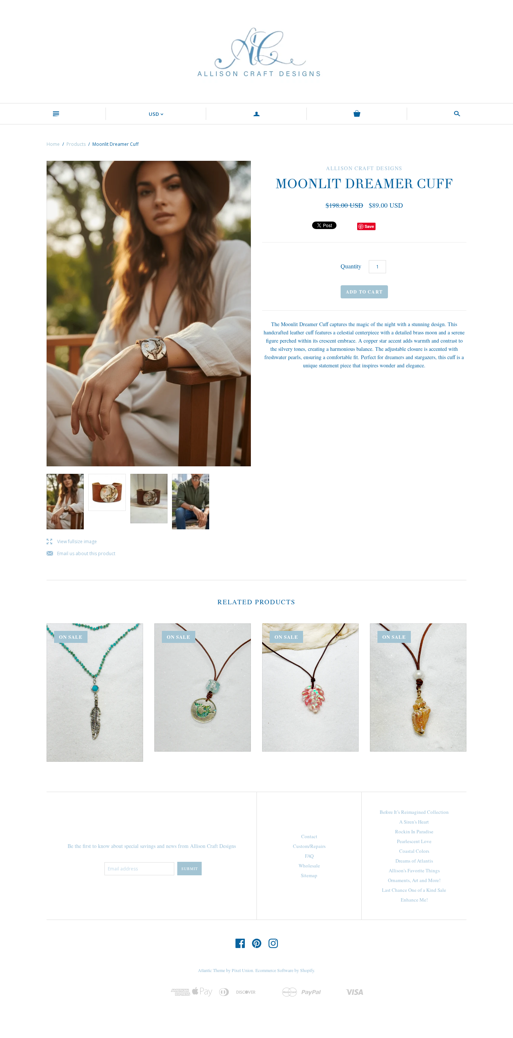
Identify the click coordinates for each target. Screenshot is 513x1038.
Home (53, 144)
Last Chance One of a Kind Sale (414, 890)
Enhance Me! (414, 899)
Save (369, 226)
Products (76, 144)
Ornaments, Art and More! (414, 880)
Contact (309, 836)
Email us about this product (81, 554)
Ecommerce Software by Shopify (284, 970)
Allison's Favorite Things (414, 870)
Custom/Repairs (309, 846)
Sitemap (309, 875)
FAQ (309, 855)
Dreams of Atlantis (414, 860)
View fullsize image (72, 542)
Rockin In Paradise (414, 831)
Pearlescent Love (414, 841)
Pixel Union (242, 970)
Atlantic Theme (211, 970)
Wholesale (309, 865)
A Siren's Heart (414, 821)
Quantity (351, 266)
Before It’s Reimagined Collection (414, 812)
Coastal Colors (414, 851)
